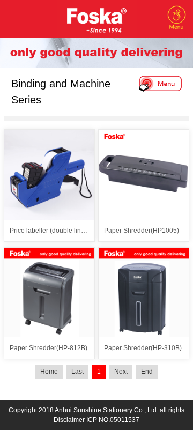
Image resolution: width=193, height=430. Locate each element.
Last (77, 371)
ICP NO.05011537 (112, 420)
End (147, 371)
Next (121, 371)
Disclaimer (69, 420)
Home (49, 371)
